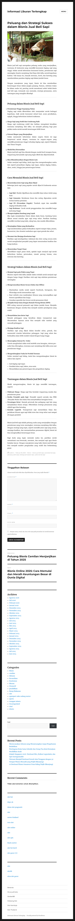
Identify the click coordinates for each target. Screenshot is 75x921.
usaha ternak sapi (40, 454)
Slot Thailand (12, 910)
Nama (10, 504)
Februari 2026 (14, 603)
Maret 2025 (13, 631)
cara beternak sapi (49, 453)
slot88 (9, 871)
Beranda (10, 887)
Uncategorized (14, 704)
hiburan (12, 676)
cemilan (12, 673)
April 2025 (13, 628)
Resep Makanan (15, 691)
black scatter (12, 843)
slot (10, 694)
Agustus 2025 (14, 618)
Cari (8, 722)
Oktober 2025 (14, 613)
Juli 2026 (12, 600)
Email (10, 513)
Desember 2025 (15, 608)
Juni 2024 (12, 654)
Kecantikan (13, 678)
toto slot (10, 822)
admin (12, 453)
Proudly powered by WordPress (36, 915)
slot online (11, 827)
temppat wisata (14, 701)
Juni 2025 (12, 623)
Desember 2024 (15, 638)
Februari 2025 (14, 633)
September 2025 (15, 616)
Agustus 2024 (14, 649)
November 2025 (15, 610)
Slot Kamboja (12, 905)
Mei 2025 (12, 626)
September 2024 (15, 646)
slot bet (10, 797)
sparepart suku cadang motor (20, 696)
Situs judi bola (12, 892)
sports (11, 699)
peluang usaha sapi (13, 454)
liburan (11, 683)
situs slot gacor (12, 876)
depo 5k (10, 802)
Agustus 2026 (14, 598)
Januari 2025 (13, 636)
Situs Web (11, 522)
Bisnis (29, 453)
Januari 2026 (14, 605)
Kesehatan (13, 681)
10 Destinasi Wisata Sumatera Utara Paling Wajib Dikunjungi (31, 764)
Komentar (11, 477)
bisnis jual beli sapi (38, 453)
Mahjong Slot (12, 901)
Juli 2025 (12, 621)
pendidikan (13, 688)
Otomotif (12, 686)
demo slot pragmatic (14, 807)
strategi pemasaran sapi (27, 454)
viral (10, 706)
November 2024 (15, 641)
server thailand (12, 817)
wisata (11, 709)
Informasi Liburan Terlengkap (27, 11)
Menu (63, 11)
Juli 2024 (12, 651)
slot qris (10, 838)
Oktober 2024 (14, 644)
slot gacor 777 (12, 853)
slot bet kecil (12, 848)
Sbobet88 (11, 896)
